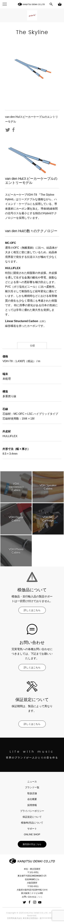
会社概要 (32, 799)
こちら (39, 897)
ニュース (32, 781)
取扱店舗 (32, 793)
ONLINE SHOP (32, 834)
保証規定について (32, 816)
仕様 (32, 345)
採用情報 (32, 805)
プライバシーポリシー (32, 811)
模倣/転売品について (32, 822)
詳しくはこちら (32, 610)
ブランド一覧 (32, 787)
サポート (32, 828)
